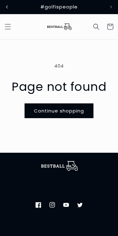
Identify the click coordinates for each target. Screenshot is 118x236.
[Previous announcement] (7, 7)
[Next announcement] (111, 7)
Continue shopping (59, 110)
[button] (8, 27)
